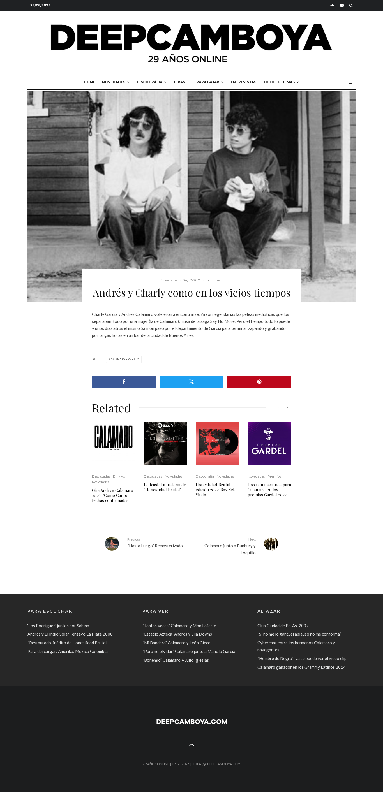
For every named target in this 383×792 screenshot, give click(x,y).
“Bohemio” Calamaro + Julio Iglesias (175, 660)
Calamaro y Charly (125, 359)
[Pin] (259, 382)
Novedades (113, 82)
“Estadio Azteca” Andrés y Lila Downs (177, 633)
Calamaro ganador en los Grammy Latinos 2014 (301, 667)
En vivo (119, 476)
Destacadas (101, 476)
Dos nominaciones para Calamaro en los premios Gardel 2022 (269, 489)
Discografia (205, 476)
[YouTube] (342, 5)
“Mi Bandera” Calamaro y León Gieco (176, 642)
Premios (274, 476)
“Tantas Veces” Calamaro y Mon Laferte (179, 625)
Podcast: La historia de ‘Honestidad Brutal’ (165, 487)
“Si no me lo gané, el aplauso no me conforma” (299, 633)
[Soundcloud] (332, 5)
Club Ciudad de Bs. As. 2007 (283, 625)
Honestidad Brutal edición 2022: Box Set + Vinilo (217, 489)
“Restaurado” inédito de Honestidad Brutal (67, 642)
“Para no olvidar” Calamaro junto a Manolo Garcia (188, 651)
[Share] (124, 382)
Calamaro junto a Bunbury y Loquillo (230, 546)
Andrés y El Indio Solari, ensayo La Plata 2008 (70, 633)
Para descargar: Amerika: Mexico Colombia (67, 651)
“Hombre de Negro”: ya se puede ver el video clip (302, 658)
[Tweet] (191, 382)
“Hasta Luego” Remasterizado (155, 542)
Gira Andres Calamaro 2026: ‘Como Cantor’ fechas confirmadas (112, 495)
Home (89, 82)
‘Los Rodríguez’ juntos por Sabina (58, 625)
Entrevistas (243, 82)
